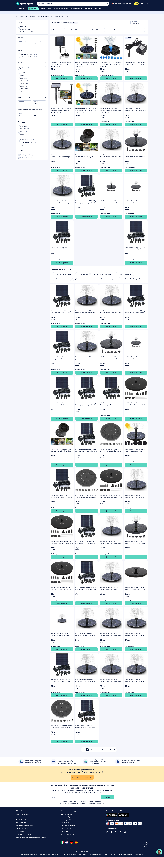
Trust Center (82, 854)
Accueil (18, 16)
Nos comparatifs (66, 820)
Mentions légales (53, 854)
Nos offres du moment (68, 825)
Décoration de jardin (35, 16)
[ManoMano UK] (66, 842)
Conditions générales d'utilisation (99, 854)
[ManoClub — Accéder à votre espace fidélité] (136, 4)
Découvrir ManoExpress (68, 834)
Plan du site (43, 854)
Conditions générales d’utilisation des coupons (31, 837)
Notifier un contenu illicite (24, 825)
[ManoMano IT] (62, 842)
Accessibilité (139, 854)
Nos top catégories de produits (71, 817)
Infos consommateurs (118, 854)
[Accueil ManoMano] (25, 4)
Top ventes (64, 831)
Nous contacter (21, 823)
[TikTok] (125, 831)
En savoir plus (100, 803)
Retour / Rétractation (23, 817)
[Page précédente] (83, 749)
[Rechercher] (39, 3)
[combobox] (138, 22)
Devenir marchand (22, 828)
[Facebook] (111, 831)
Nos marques (65, 823)
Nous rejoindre (21, 831)
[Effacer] (107, 3)
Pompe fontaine (59, 16)
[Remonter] (145, 844)
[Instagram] (120, 831)
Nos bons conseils (66, 814)
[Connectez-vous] (142, 4)
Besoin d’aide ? (21, 820)
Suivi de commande (22, 814)
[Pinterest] (116, 831)
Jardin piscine (25, 16)
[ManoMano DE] (71, 842)
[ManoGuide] (159, 852)
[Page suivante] (114, 749)
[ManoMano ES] (76, 842)
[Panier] (146, 4)
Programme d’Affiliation (23, 834)
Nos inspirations (66, 828)
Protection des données (68, 854)
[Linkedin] (107, 831)
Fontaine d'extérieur (47, 16)
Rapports (130, 854)
